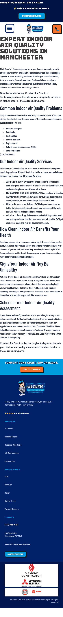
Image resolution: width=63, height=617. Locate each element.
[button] (9, 28)
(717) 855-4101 (11, 524)
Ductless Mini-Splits (13, 445)
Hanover (8, 484)
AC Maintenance (12, 453)
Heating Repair (11, 436)
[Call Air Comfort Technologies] (56, 29)
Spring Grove (10, 501)
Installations (10, 461)
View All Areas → (12, 509)
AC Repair (9, 428)
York (6, 476)
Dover (7, 493)
